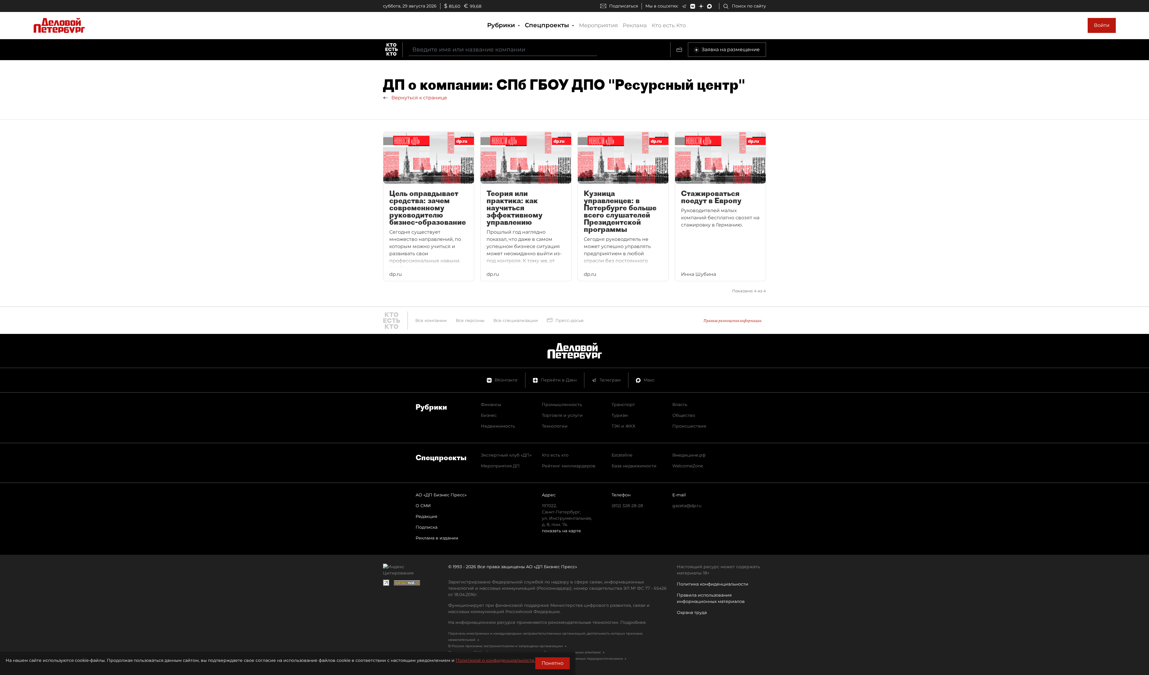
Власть (679, 404)
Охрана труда (692, 612)
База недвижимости (634, 466)
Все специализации (515, 320)
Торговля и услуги (562, 415)
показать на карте (561, 530)
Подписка (426, 527)
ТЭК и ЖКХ (623, 426)
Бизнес (489, 415)
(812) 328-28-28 (627, 505)
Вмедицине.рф (689, 455)
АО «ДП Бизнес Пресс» (441, 495)
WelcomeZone (687, 466)
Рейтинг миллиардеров (568, 466)
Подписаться (623, 6)
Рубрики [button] (502, 25)
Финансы (491, 404)
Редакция (426, 516)
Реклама (635, 25)
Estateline (622, 455)
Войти (1102, 25)
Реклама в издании (437, 538)
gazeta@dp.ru (686, 505)
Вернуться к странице (418, 98)
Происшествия (689, 426)
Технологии (555, 426)
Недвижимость (498, 426)
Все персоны (470, 320)
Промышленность (562, 404)
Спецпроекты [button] (548, 25)
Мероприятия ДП (500, 466)
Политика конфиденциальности (712, 584)
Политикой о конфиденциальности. (495, 660)
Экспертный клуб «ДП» (506, 455)
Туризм (620, 415)
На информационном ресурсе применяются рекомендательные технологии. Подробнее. (547, 622)
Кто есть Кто (669, 25)
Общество (683, 415)
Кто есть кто (555, 455)
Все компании (431, 320)
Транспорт (623, 404)
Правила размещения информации (732, 320)
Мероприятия (598, 25)
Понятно (552, 663)
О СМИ (423, 505)
